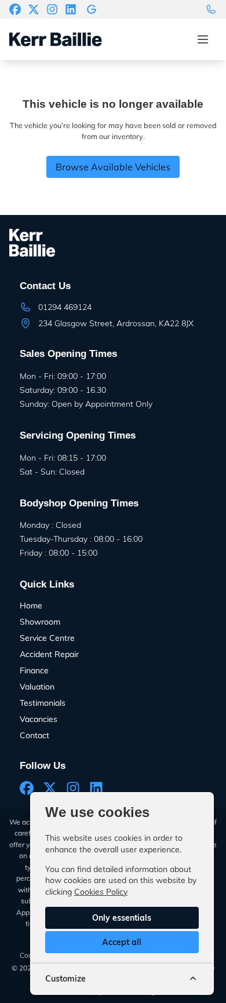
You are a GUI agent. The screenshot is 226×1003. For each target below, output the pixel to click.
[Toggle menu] (203, 39)
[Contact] (211, 9)
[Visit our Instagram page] (52, 9)
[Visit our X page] (33, 9)
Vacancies (38, 719)
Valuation (37, 686)
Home (31, 605)
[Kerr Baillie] (91, 9)
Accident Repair (49, 654)
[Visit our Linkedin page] (70, 9)
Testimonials (42, 703)
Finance (34, 670)
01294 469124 (65, 307)
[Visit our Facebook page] (15, 9)
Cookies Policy (100, 892)
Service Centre (47, 638)
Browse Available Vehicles (113, 167)
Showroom (40, 622)
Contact (34, 735)
